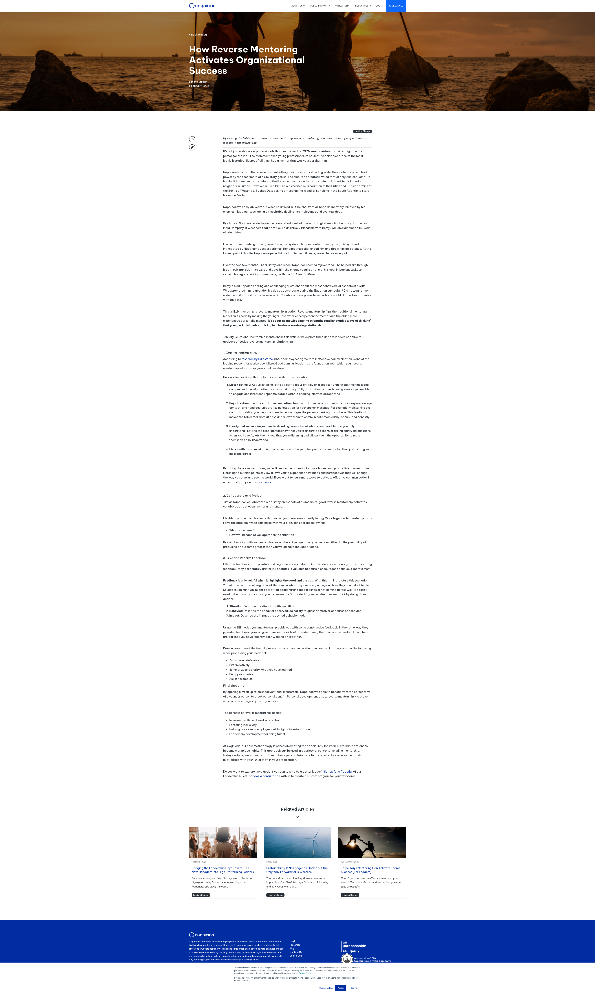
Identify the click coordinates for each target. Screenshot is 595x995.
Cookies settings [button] (326, 987)
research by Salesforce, (258, 359)
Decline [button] (354, 987)
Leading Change (362, 131)
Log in (379, 6)
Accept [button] (341, 987)
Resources (361, 6)
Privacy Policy (305, 973)
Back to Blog (199, 34)
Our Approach (318, 6)
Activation (341, 6)
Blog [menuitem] (292, 948)
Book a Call (395, 6)
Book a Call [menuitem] (296, 955)
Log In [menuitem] (293, 941)
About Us (297, 6)
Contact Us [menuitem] (296, 952)
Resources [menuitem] (295, 945)
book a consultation (266, 776)
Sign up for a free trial (338, 771)
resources (264, 482)
